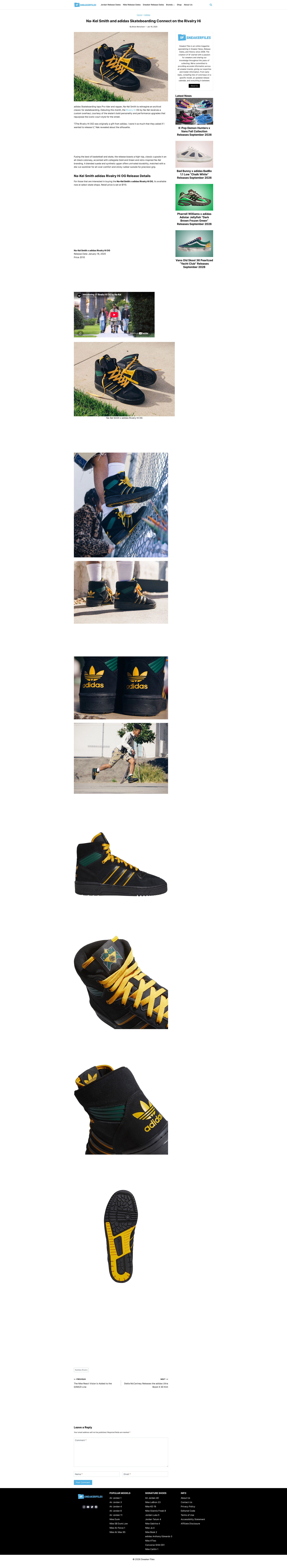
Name (79, 1474)
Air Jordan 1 (115, 1498)
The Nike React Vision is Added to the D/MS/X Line (93, 1383)
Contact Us (186, 1502)
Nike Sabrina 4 (152, 1523)
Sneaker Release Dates (153, 5)
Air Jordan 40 (152, 1498)
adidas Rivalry (81, 1370)
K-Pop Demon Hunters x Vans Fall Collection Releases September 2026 (194, 131)
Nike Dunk (115, 1519)
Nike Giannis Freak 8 (155, 1511)
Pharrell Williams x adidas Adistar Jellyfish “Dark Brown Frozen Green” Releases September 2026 (194, 219)
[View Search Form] (211, 5)
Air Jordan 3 (116, 1502)
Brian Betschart (138, 27)
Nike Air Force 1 (117, 1528)
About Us (188, 5)
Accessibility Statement (193, 1519)
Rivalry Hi (131, 110)
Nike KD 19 (150, 1506)
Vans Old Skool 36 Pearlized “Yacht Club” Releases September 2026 (194, 264)
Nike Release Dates (132, 5)
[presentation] (194, 111)
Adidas (147, 15)
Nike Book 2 (151, 1532)
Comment (81, 1440)
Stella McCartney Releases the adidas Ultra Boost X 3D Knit (146, 1383)
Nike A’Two (150, 1540)
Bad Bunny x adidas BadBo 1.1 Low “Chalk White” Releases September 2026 (194, 174)
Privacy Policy (188, 1506)
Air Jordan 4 (116, 1506)
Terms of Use (187, 1515)
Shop (179, 5)
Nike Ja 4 (149, 1528)
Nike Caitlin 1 (151, 1549)
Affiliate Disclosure (190, 1523)
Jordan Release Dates (111, 5)
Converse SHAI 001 (155, 1545)
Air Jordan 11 (116, 1515)
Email (127, 1474)
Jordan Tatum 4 (153, 1519)
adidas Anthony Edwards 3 (158, 1536)
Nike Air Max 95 (117, 1532)
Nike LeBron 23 (153, 1502)
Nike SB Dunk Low (119, 1523)
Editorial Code (188, 1511)
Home (139, 15)
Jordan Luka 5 (152, 1515)
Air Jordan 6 (116, 1511)
